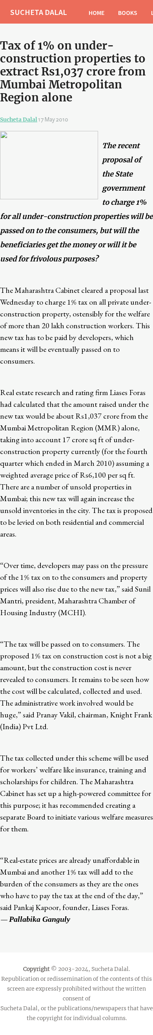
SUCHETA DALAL (38, 12)
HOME (96, 13)
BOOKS (127, 13)
